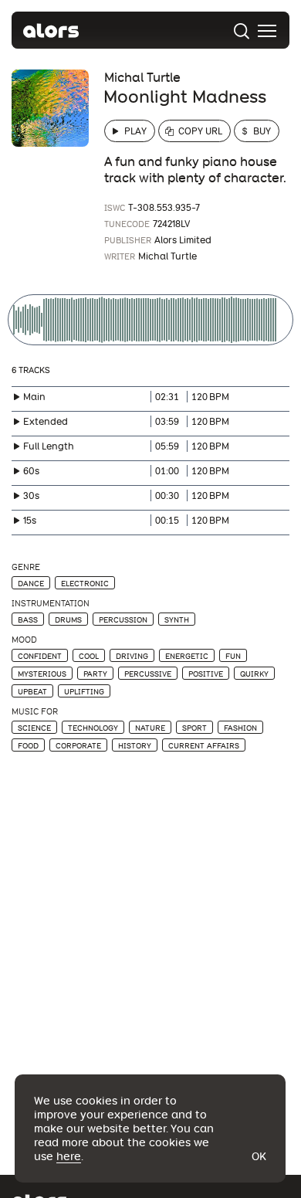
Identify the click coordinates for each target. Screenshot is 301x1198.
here (68, 1156)
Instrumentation (51, 604)
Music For (35, 712)
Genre (26, 567)
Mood (24, 640)
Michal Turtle (142, 77)
